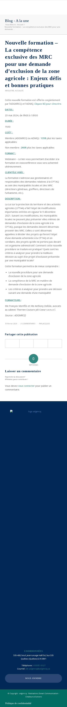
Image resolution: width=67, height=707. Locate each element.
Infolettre (9, 91)
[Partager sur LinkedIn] (41, 343)
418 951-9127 (39, 665)
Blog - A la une (17, 21)
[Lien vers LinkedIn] (55, 700)
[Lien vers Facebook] (50, 700)
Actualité (19, 91)
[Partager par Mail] (55, 343)
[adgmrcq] (27, 6)
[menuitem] (17, 703)
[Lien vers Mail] (59, 700)
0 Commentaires (28, 324)
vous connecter (26, 385)
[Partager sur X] (26, 343)
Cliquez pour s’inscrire (47, 103)
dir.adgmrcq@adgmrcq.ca (38, 668)
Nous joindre (33, 678)
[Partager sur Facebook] (12, 343)
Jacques (46, 324)
